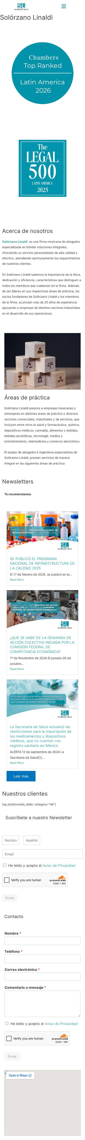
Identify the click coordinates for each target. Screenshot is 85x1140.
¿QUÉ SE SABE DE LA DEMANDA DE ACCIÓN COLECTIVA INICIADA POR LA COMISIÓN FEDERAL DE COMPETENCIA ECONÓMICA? (42, 645)
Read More (17, 579)
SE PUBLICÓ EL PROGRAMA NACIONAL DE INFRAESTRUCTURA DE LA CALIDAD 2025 (42, 563)
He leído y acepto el (41, 865)
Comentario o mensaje (25, 987)
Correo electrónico (22, 969)
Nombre (13, 933)
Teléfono (13, 951)
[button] (63, 6)
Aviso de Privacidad (59, 865)
